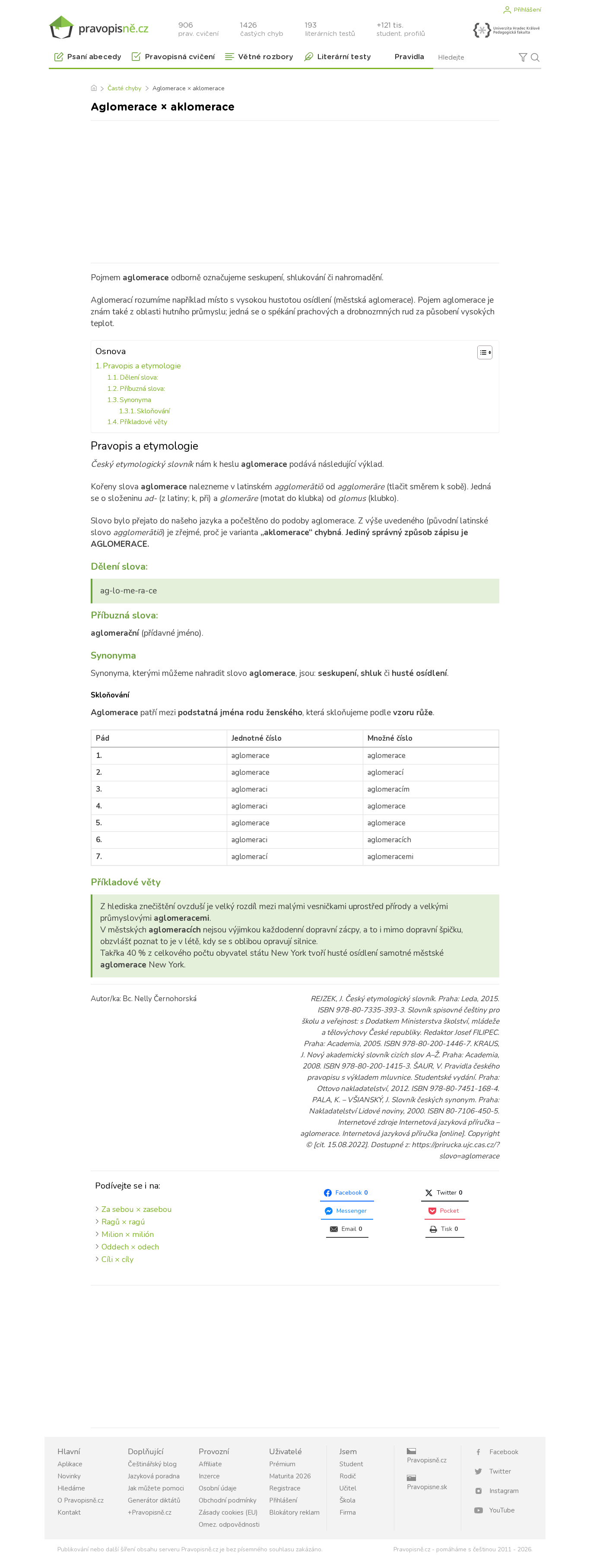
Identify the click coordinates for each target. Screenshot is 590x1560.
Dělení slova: (139, 377)
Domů (93, 88)
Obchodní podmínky (228, 1500)
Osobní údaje (218, 1488)
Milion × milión (128, 1234)
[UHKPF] (506, 30)
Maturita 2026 (290, 1476)
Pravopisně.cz (427, 1460)
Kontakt (69, 1512)
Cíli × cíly (117, 1259)
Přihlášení (527, 10)
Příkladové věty (143, 422)
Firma (347, 1512)
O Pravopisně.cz (80, 1500)
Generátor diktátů (154, 1500)
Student (351, 1464)
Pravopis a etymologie (142, 366)
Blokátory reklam (294, 1512)
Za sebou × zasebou (137, 1209)
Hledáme (71, 1488)
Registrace (285, 1488)
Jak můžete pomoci (156, 1488)
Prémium (282, 1464)
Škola (347, 1500)
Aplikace (69, 1464)
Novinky (69, 1476)
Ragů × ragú (123, 1222)
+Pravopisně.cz (149, 1512)
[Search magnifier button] (535, 57)
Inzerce (209, 1476)
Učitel (347, 1488)
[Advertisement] (295, 190)
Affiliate (210, 1464)
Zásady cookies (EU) (228, 1512)
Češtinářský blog (152, 1464)
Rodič (347, 1476)
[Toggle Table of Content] (480, 352)
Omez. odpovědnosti (229, 1524)
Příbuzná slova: (142, 388)
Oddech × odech (130, 1247)
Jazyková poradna (154, 1476)
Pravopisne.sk (427, 1487)
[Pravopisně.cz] (98, 27)
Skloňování (153, 411)
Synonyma (135, 400)
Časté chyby (124, 88)
